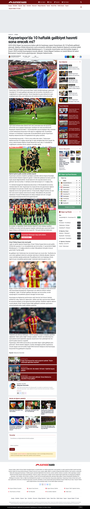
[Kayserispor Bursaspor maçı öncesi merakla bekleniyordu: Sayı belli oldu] (48, 420)
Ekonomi (34, 5)
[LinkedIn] (47, 484)
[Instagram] (25, 393)
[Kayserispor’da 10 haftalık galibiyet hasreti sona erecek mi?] (32, 74)
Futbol (16, 34)
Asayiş (10, 5)
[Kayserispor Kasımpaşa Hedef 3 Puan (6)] (32, 111)
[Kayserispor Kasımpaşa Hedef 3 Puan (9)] (32, 159)
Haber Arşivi (68, 491)
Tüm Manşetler (31, 491)
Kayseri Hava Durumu (33, 488)
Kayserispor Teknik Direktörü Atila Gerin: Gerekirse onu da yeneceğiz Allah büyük (74, 68)
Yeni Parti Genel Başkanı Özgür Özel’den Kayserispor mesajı (31, 427)
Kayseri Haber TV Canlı (15, 8)
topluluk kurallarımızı (22, 453)
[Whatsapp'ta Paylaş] (70, 57)
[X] (43, 484)
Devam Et (18, 390)
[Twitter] (23, 393)
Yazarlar (57, 2)
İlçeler (48, 5)
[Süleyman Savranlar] (12, 386)
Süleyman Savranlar (23, 385)
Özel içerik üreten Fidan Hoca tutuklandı (73, 94)
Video (50, 2)
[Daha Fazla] (73, 57)
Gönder (12, 449)
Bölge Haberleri (42, 5)
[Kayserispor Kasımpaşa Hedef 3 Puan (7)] (32, 320)
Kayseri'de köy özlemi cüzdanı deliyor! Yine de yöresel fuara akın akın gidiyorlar (74, 87)
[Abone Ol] (80, 57)
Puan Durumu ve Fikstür (15, 491)
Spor (24, 5)
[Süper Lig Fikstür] (80, 212)
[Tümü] (80, 62)
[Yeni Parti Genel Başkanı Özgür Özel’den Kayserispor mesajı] (32, 420)
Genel (70, 91)
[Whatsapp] (50, 484)
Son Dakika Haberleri (51, 491)
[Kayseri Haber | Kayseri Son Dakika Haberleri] (17, 2)
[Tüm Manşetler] (80, 148)
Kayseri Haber (72, 78)
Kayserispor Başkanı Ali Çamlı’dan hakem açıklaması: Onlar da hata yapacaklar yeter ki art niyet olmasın (74, 74)
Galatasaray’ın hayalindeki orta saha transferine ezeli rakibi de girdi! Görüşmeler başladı (47, 412)
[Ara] (81, 2)
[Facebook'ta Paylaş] (66, 57)
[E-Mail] (18, 393)
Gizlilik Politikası (55, 507)
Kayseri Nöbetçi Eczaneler (15, 488)
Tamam (80, 507)
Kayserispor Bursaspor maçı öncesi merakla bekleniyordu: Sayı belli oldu (48, 427)
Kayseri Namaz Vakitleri (52, 488)
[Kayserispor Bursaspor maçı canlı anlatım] (16, 404)
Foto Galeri (42, 2)
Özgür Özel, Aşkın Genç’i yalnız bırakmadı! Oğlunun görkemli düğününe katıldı (73, 81)
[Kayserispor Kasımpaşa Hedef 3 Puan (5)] (32, 274)
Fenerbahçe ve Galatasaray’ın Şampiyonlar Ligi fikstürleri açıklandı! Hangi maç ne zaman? (16, 427)
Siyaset (20, 5)
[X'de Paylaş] (68, 57)
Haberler (10, 34)
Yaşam (67, 5)
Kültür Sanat (61, 5)
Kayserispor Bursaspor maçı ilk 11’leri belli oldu (32, 411)
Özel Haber (66, 2)
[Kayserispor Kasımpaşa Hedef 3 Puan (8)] (32, 212)
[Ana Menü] (81, 7)
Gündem (15, 5)
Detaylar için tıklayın (70, 207)
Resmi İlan (54, 5)
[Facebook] (20, 393)
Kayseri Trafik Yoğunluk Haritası (73, 488)
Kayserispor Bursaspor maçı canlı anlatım (74, 100)
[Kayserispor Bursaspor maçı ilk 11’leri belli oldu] (32, 404)
